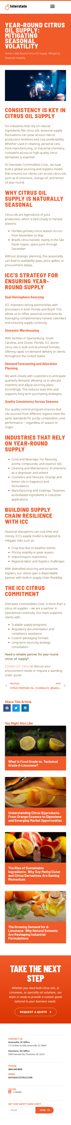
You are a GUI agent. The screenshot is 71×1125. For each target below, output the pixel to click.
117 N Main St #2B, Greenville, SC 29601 (27, 1045)
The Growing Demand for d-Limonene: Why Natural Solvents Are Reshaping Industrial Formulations (33, 932)
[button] (7, 708)
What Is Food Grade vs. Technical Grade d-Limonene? (33, 763)
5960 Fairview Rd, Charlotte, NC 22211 (26, 1054)
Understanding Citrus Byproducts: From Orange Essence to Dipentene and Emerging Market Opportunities (35, 816)
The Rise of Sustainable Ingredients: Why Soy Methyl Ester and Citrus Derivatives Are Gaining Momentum (34, 873)
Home (8, 53)
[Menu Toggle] (52, 6)
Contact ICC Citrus (17, 666)
